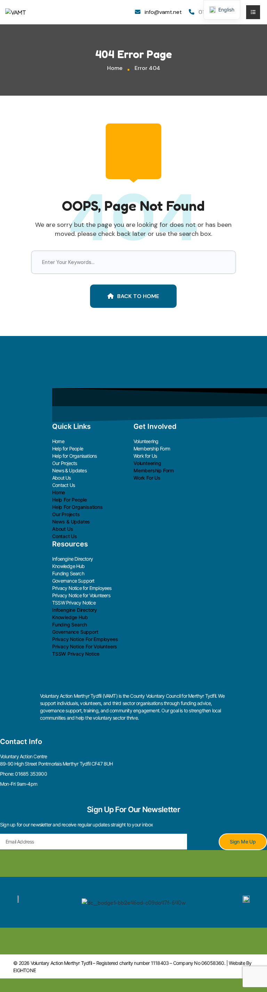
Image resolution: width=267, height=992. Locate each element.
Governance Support (73, 581)
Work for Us (145, 456)
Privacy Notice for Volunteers (81, 595)
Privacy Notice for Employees (82, 588)
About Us (61, 478)
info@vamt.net (163, 12)
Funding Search (68, 573)
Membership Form (152, 448)
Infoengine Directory (72, 559)
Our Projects (64, 463)
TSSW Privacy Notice (74, 603)
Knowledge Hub (68, 566)
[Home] (15, 11)
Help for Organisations (74, 456)
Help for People (67, 448)
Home (114, 68)
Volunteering (146, 441)
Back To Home (138, 296)
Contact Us (63, 485)
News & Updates (69, 470)
